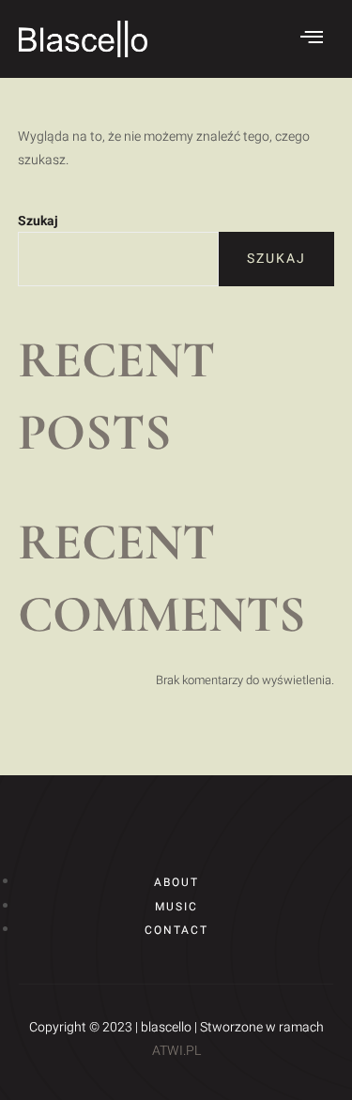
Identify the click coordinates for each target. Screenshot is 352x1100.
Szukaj (38, 221)
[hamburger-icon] (312, 39)
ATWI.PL (176, 1051)
